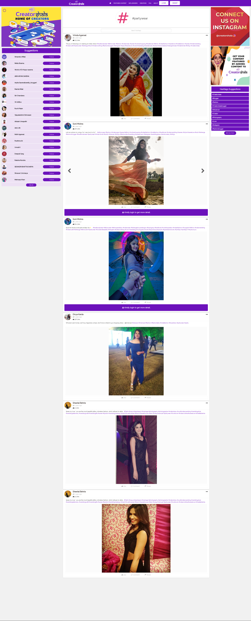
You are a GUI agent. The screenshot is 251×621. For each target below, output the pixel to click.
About (156, 3)
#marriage (145, 411)
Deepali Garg (19, 154)
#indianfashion (163, 44)
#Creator (215, 113)
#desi (150, 413)
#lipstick (105, 413)
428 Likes (77, 129)
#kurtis (106, 134)
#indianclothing (97, 46)
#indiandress (172, 411)
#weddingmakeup (114, 413)
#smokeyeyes (157, 229)
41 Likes (76, 408)
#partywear (77, 46)
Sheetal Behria (79, 403)
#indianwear (126, 44)
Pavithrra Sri (19, 141)
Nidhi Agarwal (19, 134)
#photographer (163, 411)
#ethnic (156, 44)
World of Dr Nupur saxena (24, 70)
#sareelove (172, 44)
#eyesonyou (192, 229)
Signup (174, 3)
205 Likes (77, 40)
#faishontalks (155, 323)
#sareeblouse (143, 413)
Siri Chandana (19, 95)
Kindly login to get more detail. (137, 212)
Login (164, 3)
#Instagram (216, 125)
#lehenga (85, 46)
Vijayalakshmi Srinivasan (23, 115)
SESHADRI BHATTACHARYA (24, 167)
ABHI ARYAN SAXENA (22, 76)
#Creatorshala (216, 94)
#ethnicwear (111, 44)
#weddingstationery (72, 413)
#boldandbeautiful (102, 229)
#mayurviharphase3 (135, 411)
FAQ (150, 3)
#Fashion (215, 102)
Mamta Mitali (19, 89)
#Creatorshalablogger (219, 106)
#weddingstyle (196, 411)
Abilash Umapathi (21, 121)
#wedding (140, 46)
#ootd (135, 46)
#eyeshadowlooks (169, 229)
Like (124, 118)
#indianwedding (195, 44)
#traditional (149, 44)
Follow (52, 57)
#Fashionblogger (217, 129)
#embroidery (165, 134)
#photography (153, 411)
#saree (132, 44)
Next (203, 170)
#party (186, 323)
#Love (214, 121)
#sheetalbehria (200, 413)
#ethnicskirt (84, 229)
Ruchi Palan (19, 108)
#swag (155, 413)
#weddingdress (156, 134)
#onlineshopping (140, 44)
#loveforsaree (129, 413)
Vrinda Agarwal (79, 35)
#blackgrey (150, 227)
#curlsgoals (140, 229)
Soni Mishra (78, 124)
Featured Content (120, 3)
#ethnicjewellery (117, 227)
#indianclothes (183, 413)
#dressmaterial (162, 46)
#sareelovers (148, 46)
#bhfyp (188, 46)
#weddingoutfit (84, 413)
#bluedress (172, 323)
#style (123, 46)
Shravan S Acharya (21, 173)
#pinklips (178, 229)
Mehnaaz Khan (20, 180)
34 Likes (76, 496)
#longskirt (186, 227)
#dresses (112, 134)
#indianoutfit (70, 46)
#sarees (187, 44)
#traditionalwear (102, 44)
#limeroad (141, 323)
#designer (117, 46)
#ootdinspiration (167, 227)
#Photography (217, 117)
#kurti (90, 46)
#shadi (123, 413)
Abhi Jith (17, 128)
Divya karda (78, 314)
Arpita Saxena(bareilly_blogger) (26, 83)
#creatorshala (195, 46)
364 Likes (77, 224)
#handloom (129, 46)
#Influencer (216, 110)
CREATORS (143, 3)
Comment (136, 118)
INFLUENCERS (133, 3)
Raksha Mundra (20, 160)
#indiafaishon (164, 323)
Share (148, 118)
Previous (69, 170)
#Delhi (126, 411)
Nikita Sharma (19, 63)
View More (231, 133)
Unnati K (17, 147)
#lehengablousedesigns (138, 227)
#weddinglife (93, 413)
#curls (127, 229)
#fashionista (124, 134)
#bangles (111, 229)
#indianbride (181, 46)
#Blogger (215, 98)
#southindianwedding (184, 411)
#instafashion (180, 44)
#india (155, 46)
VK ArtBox (18, 102)
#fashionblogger (108, 46)
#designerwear (172, 46)
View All (31, 185)
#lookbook (174, 413)
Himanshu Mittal (20, 57)
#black (137, 413)
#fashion (118, 44)
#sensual (160, 413)
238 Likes (77, 319)
